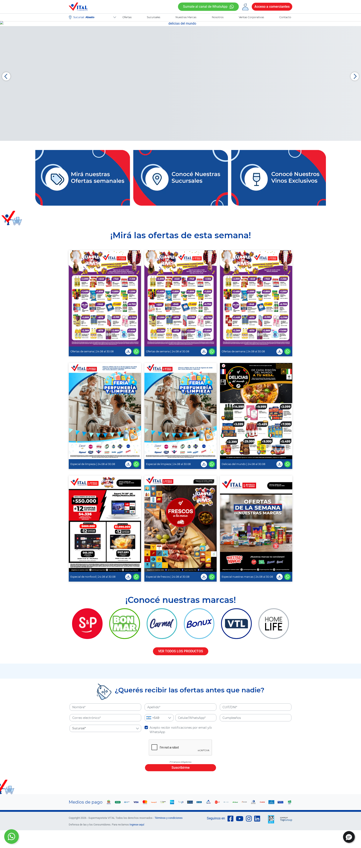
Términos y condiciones (169, 817)
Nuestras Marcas (185, 17)
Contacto (285, 17)
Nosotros (218, 17)
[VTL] (236, 623)
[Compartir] (136, 351)
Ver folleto (105, 298)
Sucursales (153, 17)
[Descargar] (128, 351)
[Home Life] (273, 623)
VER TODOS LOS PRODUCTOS (180, 651)
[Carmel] (161, 623)
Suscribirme (181, 768)
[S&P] (87, 623)
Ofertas (127, 17)
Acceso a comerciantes (272, 7)
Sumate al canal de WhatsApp (205, 7)
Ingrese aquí (137, 824)
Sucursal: (79, 17)
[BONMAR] (124, 623)
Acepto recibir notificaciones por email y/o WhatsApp (181, 730)
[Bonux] (199, 623)
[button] (349, 837)
